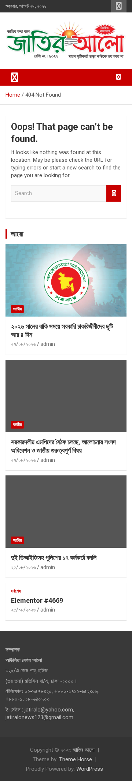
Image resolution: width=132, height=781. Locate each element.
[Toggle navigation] (15, 77)
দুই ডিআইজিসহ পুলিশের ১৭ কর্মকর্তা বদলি (53, 557)
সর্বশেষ (16, 591)
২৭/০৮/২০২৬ (23, 344)
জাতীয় (17, 308)
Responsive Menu (118, 6)
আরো (17, 233)
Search (113, 193)
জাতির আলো (84, 750)
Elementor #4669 (37, 600)
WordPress (89, 769)
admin (47, 344)
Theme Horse (75, 759)
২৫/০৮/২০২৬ (23, 567)
